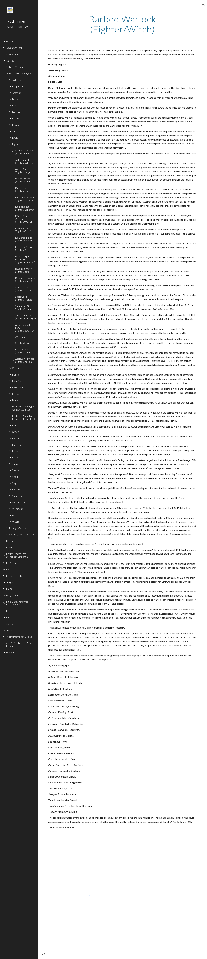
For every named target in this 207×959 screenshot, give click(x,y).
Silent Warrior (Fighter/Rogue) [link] (23, 289)
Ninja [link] (14, 425)
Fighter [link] (16, 144)
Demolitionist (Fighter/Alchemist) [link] (25, 208)
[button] (203, 4)
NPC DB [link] (10, 611)
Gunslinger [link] (17, 368)
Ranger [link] (15, 450)
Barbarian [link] (17, 99)
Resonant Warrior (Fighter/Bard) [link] (24, 270)
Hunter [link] (16, 374)
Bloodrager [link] (18, 112)
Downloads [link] (12, 547)
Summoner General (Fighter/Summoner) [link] (25, 307)
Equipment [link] (11, 563)
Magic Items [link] (12, 595)
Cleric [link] (15, 131)
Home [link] (9, 41)
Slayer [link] (15, 483)
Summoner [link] (17, 496)
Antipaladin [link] (17, 86)
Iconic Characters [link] (15, 575)
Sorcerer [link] (17, 489)
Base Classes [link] (16, 66)
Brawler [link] (16, 118)
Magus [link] (15, 393)
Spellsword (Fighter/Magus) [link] (23, 298)
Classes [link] (10, 60)
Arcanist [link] (16, 92)
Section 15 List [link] (13, 623)
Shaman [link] (16, 470)
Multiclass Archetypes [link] (20, 73)
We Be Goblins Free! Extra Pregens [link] (20, 644)
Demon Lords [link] (13, 540)
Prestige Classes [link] (17, 528)
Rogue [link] (15, 457)
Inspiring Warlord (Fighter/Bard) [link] (24, 248)
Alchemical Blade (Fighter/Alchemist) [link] (25, 161)
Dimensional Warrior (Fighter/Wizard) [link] (23, 219)
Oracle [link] (15, 431)
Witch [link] (15, 515)
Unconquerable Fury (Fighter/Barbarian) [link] (25, 327)
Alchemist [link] (17, 79)
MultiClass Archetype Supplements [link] (17, 603)
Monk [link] (15, 400)
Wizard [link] (16, 521)
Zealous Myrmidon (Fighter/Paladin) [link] (25, 360)
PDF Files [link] (17, 444)
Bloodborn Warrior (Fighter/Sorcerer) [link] (25, 199)
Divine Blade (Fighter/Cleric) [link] (23, 230)
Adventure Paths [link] (14, 47)
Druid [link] (15, 137)
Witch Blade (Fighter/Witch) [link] (23, 351)
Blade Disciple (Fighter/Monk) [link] (23, 189)
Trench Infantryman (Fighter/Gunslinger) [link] (25, 317)
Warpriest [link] (17, 508)
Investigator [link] (18, 387)
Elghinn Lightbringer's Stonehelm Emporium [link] (17, 555)
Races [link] (9, 617)
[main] (122, 24)
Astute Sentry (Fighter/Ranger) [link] (23, 170)
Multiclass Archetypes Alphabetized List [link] (23, 408)
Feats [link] (9, 569)
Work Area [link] (11, 652)
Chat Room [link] (12, 54)
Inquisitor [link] (17, 380)
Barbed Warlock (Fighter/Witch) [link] (23, 180)
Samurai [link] (16, 463)
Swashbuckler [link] (19, 502)
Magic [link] (9, 588)
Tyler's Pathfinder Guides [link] (19, 636)
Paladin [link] (16, 438)
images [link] (9, 582)
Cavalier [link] (16, 124)
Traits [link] (9, 630)
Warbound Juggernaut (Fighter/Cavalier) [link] (24, 340)
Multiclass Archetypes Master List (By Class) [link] (23, 417)
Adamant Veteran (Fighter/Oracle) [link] (24, 152)
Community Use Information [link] (20, 534)
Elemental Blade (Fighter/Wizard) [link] (23, 239)
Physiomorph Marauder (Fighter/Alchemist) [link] (25, 259)
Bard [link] (14, 105)
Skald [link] (15, 476)
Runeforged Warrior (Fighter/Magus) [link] (25, 279)
